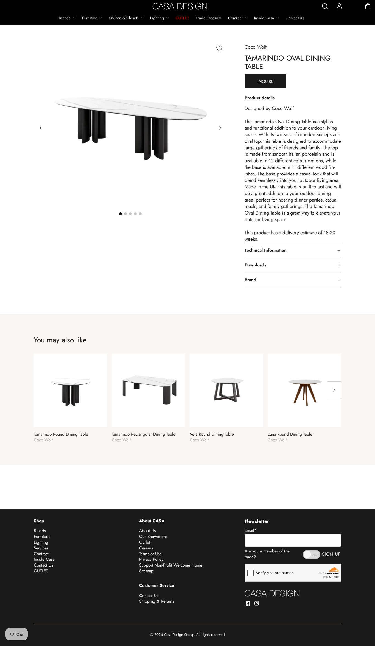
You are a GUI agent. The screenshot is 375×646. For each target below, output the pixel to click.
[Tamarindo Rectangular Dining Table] (148, 390)
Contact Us (43, 565)
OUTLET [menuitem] (182, 18)
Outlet (144, 542)
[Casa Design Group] (272, 593)
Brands (40, 531)
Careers (146, 548)
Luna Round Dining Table (290, 434)
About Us (147, 531)
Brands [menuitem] (65, 18)
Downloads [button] (255, 265)
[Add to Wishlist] (219, 48)
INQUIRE (265, 81)
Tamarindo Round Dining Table (61, 434)
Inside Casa (44, 559)
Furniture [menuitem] (89, 18)
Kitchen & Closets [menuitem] (124, 18)
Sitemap (146, 571)
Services (41, 548)
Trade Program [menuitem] (209, 18)
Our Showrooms (153, 537)
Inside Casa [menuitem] (264, 18)
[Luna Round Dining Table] (304, 390)
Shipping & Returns (156, 601)
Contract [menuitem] (235, 18)
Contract (41, 554)
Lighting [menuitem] (157, 18)
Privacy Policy (151, 559)
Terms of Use (150, 554)
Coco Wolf (256, 47)
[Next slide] (220, 128)
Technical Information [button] (266, 250)
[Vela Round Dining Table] (226, 390)
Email (251, 530)
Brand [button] (250, 280)
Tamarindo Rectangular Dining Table (143, 434)
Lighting (41, 542)
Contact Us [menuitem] (295, 18)
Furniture (42, 537)
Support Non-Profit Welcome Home (170, 565)
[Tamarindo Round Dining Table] (70, 390)
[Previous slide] (40, 128)
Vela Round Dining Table (212, 434)
